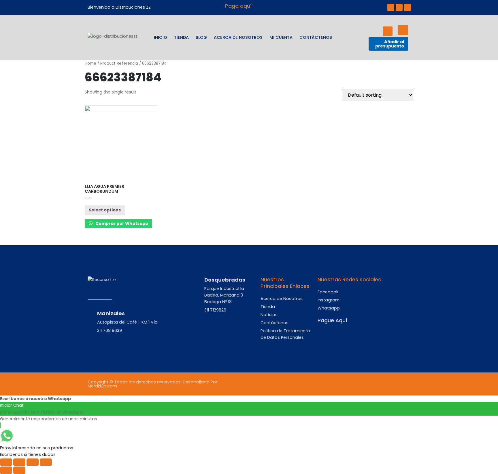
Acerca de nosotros (238, 37)
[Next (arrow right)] (19, 470)
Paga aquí (238, 6)
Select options (105, 210)
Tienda (181, 37)
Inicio (160, 37)
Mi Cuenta (281, 37)
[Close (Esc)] (6, 462)
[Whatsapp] (407, 7)
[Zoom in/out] (46, 462)
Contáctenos (315, 37)
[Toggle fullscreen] (33, 462)
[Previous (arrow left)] (6, 470)
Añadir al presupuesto (389, 44)
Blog (201, 37)
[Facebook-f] (390, 7)
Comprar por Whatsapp (121, 223)
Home (90, 63)
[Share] (19, 462)
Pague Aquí (332, 320)
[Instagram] (399, 7)
